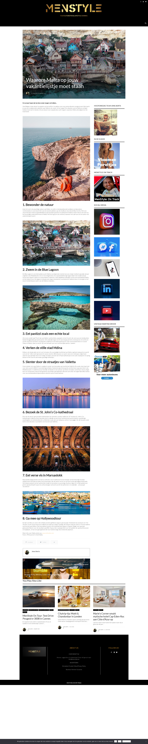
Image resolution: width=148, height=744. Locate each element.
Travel (28, 74)
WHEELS (25, 612)
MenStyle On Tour (33, 609)
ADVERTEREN (74, 662)
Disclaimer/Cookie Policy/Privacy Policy (74, 666)
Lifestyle (25, 609)
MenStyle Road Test (43, 609)
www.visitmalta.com (48, 533)
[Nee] (146, 741)
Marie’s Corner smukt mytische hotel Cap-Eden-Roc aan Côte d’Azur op (108, 616)
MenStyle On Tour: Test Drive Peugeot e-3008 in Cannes (38, 617)
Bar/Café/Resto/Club (63, 609)
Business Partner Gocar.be (74, 669)
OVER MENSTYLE (74, 654)
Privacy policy (126, 741)
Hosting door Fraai (74, 683)
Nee (120, 741)
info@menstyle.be (74, 659)
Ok (115, 741)
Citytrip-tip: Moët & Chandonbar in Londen (70, 615)
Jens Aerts (35, 93)
